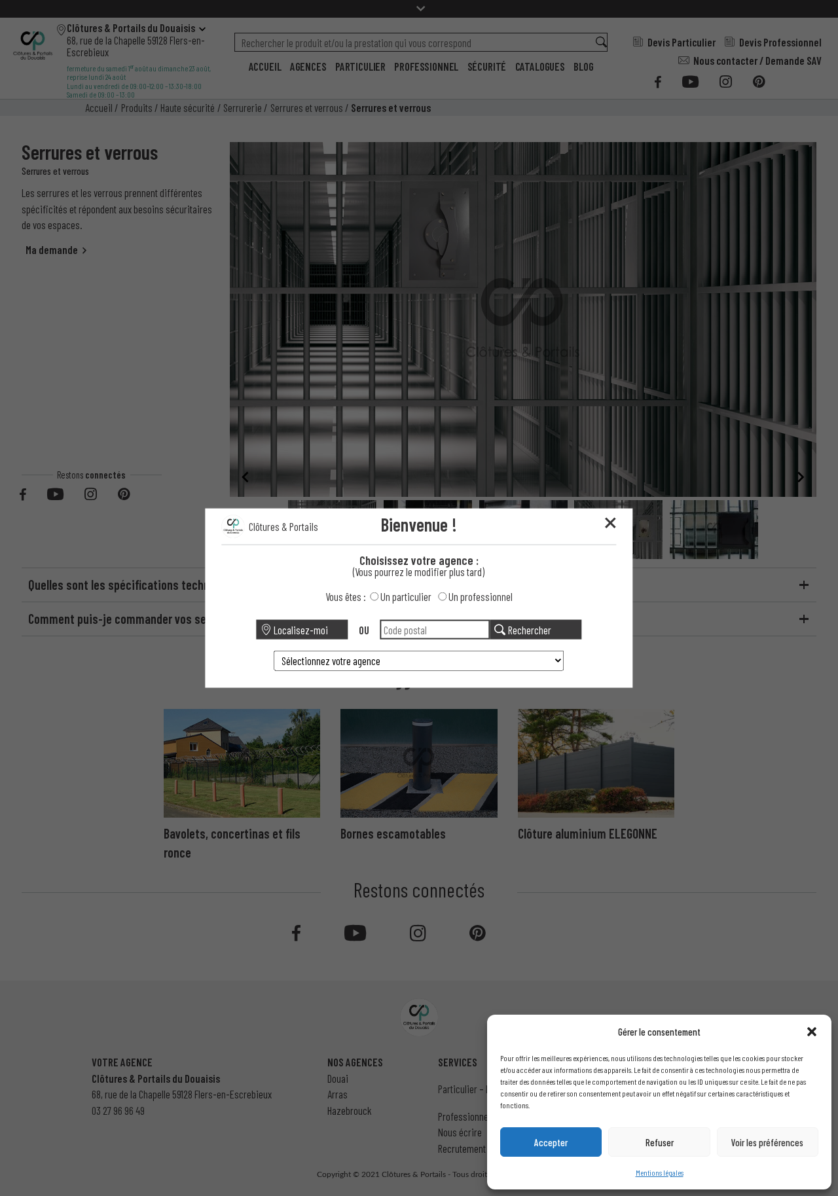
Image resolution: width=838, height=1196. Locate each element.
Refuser (660, 1142)
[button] (811, 1031)
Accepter (551, 1142)
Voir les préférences (767, 1142)
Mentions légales (659, 1172)
